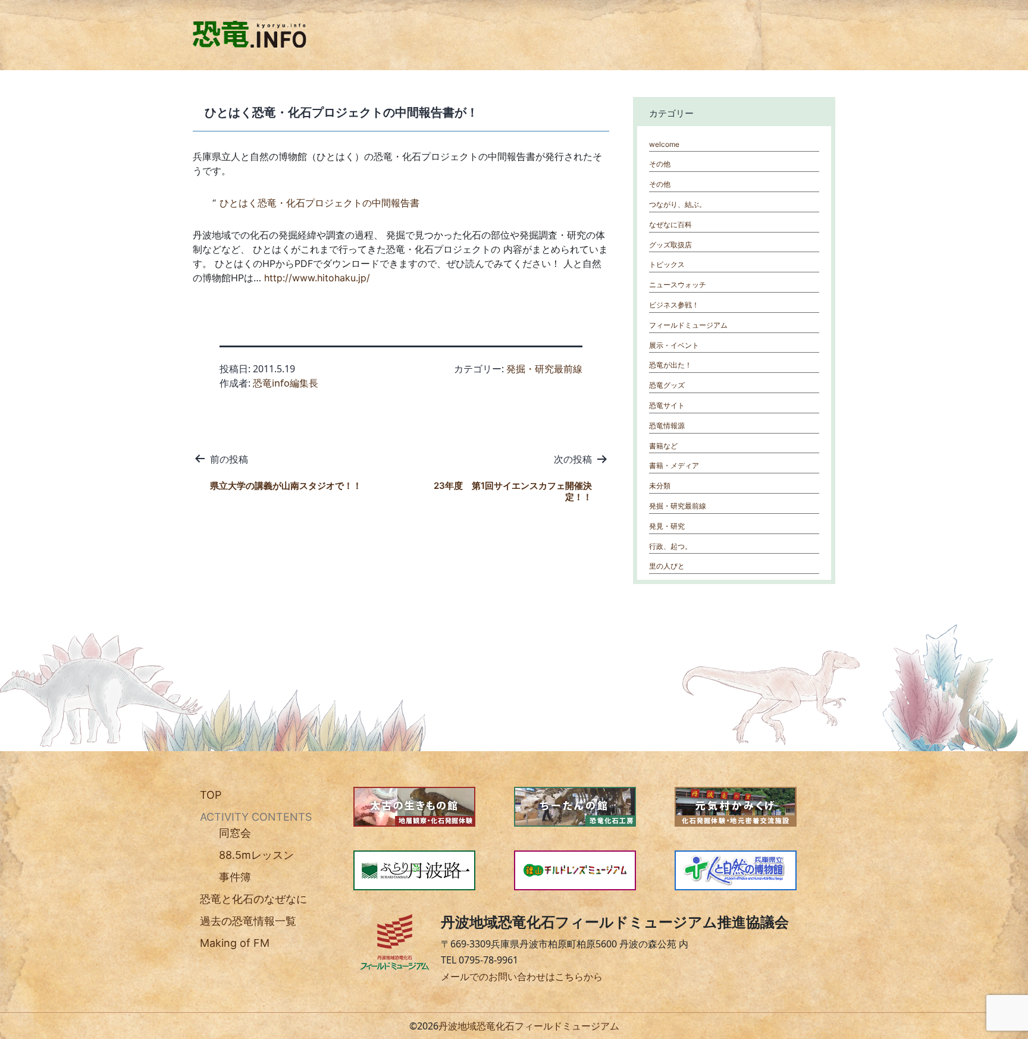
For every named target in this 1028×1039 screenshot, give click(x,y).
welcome (664, 144)
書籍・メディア (674, 465)
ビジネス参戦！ (674, 304)
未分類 (659, 485)
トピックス (667, 264)
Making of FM (234, 943)
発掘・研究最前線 (544, 368)
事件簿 (235, 877)
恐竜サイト (667, 405)
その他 (659, 163)
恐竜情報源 (667, 425)
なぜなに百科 (670, 224)
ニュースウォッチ (677, 284)
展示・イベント (674, 345)
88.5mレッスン (256, 855)
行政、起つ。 (670, 546)
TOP (210, 795)
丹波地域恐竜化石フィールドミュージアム (528, 1025)
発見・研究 (667, 526)
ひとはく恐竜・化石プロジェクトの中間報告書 (319, 203)
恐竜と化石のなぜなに (253, 899)
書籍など (663, 445)
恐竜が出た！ (670, 364)
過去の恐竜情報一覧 (248, 921)
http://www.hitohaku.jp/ (317, 278)
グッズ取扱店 (670, 244)
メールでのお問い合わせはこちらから (522, 976)
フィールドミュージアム (688, 325)
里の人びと (667, 565)
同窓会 (235, 833)
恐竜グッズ (667, 385)
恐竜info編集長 (285, 383)
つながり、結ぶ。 (677, 204)
